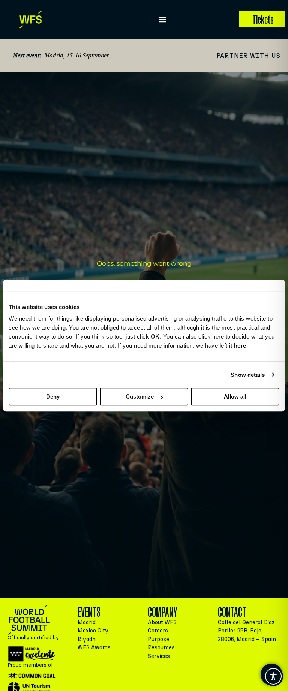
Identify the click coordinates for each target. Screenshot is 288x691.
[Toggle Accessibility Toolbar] (273, 676)
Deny (53, 396)
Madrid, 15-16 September (76, 55)
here (240, 345)
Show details (248, 375)
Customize (140, 396)
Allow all (235, 396)
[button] (162, 19)
